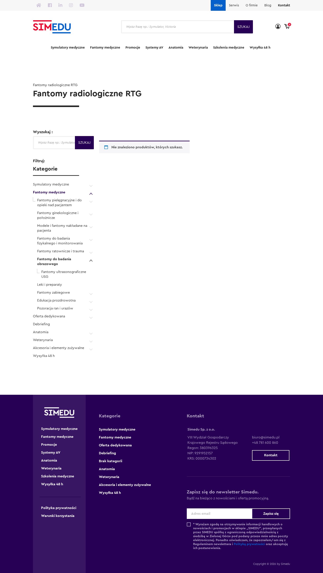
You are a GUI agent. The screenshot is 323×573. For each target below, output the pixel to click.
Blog (267, 5)
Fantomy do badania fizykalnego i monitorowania (60, 241)
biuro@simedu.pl (265, 437)
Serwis (234, 5)
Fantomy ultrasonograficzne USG (63, 274)
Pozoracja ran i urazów (55, 308)
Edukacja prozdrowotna (56, 300)
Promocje (132, 47)
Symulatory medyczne (68, 47)
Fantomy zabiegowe (53, 292)
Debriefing (41, 324)
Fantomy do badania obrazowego (54, 261)
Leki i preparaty (49, 284)
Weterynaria (198, 47)
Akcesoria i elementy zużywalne (58, 348)
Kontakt (284, 5)
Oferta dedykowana (49, 316)
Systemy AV (154, 47)
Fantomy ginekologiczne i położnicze (57, 215)
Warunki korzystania (57, 516)
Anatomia (176, 47)
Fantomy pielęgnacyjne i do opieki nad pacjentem (59, 202)
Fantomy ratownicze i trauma (60, 251)
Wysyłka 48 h (260, 47)
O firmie (252, 5)
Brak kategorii (110, 461)
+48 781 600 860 (265, 442)
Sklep (218, 5)
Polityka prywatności (58, 508)
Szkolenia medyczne (228, 47)
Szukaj (243, 27)
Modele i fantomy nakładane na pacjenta (62, 228)
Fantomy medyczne (105, 47)
